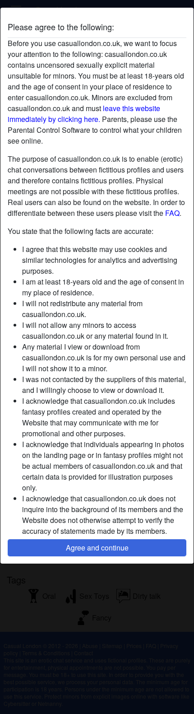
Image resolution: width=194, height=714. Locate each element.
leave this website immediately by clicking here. (84, 113)
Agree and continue (97, 547)
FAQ (172, 213)
